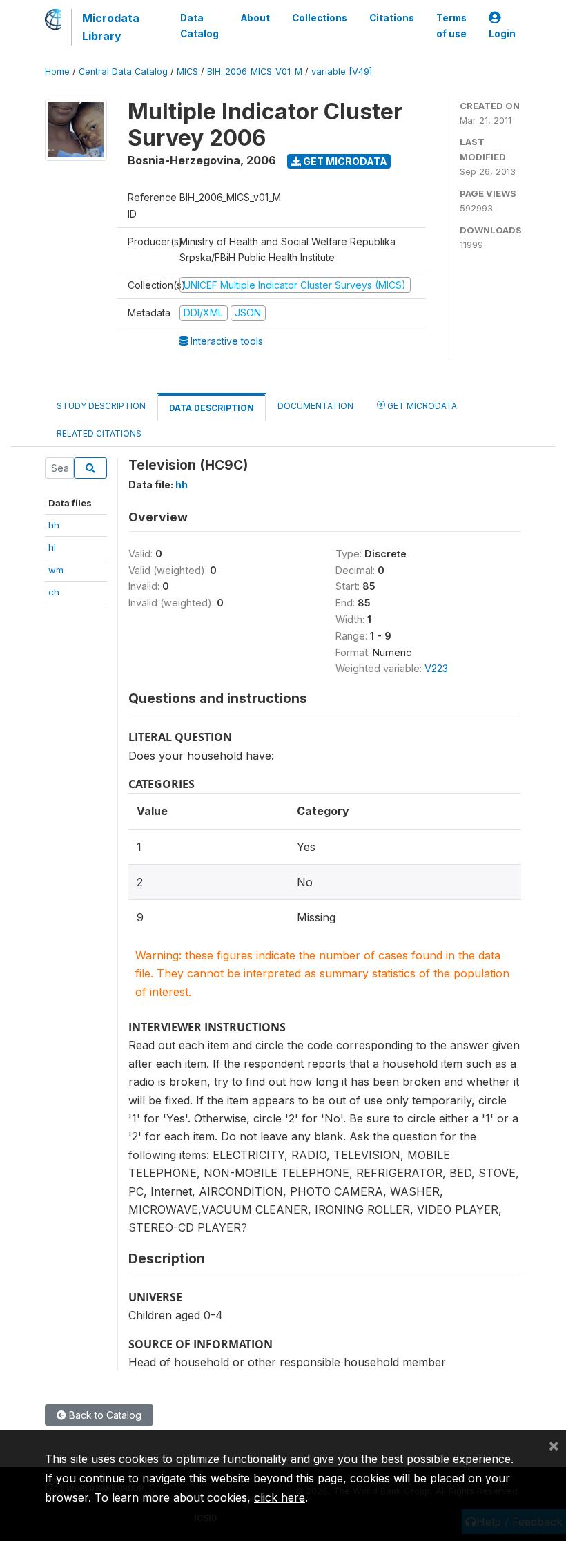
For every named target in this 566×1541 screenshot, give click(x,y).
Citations (391, 17)
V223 (436, 668)
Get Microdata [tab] (421, 406)
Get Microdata (344, 161)
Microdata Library (110, 27)
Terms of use (451, 25)
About (255, 17)
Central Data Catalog (123, 71)
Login (502, 33)
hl (52, 547)
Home (57, 71)
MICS (187, 71)
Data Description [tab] (211, 408)
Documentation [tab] (315, 406)
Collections (319, 17)
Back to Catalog (104, 1415)
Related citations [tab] (99, 433)
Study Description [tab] (101, 406)
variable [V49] (341, 71)
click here (279, 1497)
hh (53, 524)
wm (56, 569)
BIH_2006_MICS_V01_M (254, 71)
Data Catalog (199, 25)
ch (53, 591)
